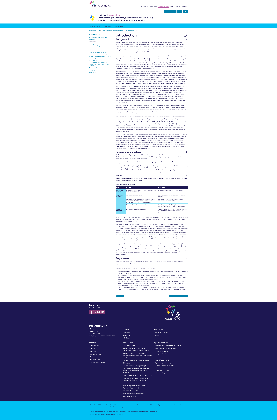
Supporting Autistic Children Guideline (112, 30)
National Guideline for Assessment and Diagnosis (136, 362)
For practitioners (118, 26)
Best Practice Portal (164, 6)
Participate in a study (162, 332)
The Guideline (94, 34)
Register (179, 11)
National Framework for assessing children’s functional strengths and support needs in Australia (137, 356)
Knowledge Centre (152, 6)
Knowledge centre (129, 345)
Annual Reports (95, 359)
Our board (93, 351)
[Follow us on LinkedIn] (103, 312)
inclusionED (127, 391)
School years (127, 335)
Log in (185, 11)
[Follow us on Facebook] (91, 312)
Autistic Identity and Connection (165, 365)
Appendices (92, 72)
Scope (92, 48)
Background (94, 44)
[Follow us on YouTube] (99, 312)
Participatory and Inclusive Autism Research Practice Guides (134, 387)
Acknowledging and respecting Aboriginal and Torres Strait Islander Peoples (99, 64)
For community (108, 26)
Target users (94, 50)
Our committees (95, 354)
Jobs (157, 335)
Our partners (94, 345)
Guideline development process (98, 52)
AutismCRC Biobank (129, 396)
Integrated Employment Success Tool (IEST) (137, 375)
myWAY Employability (130, 393)
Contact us (184, 6)
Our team (93, 348)
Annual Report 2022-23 (98, 362)
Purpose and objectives (97, 46)
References (92, 70)
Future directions (94, 68)
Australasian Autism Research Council (168, 345)
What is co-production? (162, 351)
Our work (143, 6)
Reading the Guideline (95, 60)
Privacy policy (94, 333)
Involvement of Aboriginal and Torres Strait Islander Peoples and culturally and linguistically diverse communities (100, 56)
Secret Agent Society (162, 360)
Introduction (92, 41)
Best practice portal (94, 30)
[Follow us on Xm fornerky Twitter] (95, 312)
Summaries (92, 39)
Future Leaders (160, 368)
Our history (94, 357)
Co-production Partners (163, 354)
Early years (126, 332)
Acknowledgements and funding (98, 37)
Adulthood (126, 338)
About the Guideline (95, 26)
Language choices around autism (102, 336)
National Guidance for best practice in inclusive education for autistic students (136, 349)
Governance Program (162, 370)
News (171, 6)
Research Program (161, 373)
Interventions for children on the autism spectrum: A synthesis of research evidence (136, 381)
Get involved (159, 329)
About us (177, 6)
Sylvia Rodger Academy (163, 363)
